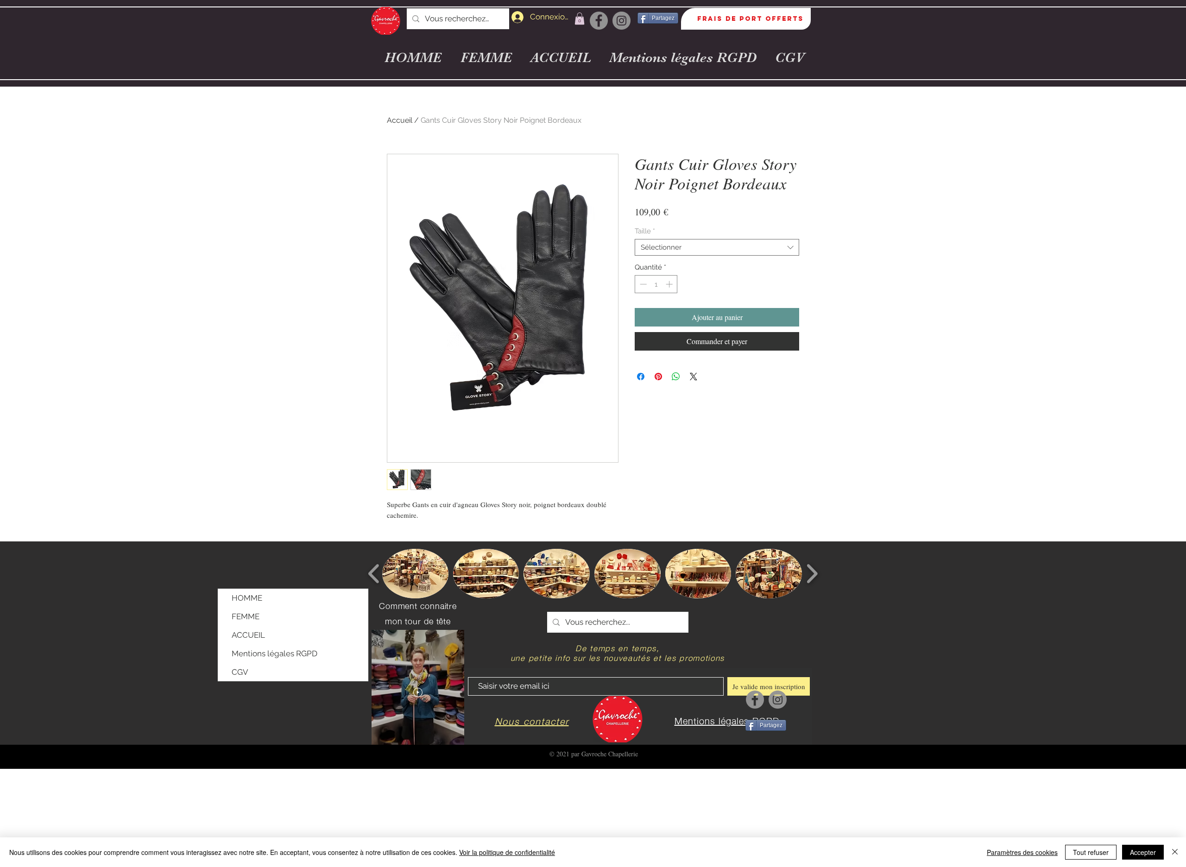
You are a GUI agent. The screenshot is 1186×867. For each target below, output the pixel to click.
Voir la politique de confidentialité (507, 852)
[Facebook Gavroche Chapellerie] (599, 21)
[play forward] (811, 573)
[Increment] (670, 284)
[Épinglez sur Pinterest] (658, 376)
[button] (579, 19)
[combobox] (717, 247)
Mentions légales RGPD (274, 653)
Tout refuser (1091, 852)
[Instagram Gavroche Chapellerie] (621, 21)
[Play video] (418, 692)
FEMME (245, 616)
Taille (645, 231)
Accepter (1143, 852)
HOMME (247, 598)
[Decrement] (642, 284)
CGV (240, 672)
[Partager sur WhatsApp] (675, 376)
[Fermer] (1174, 852)
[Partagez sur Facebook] (640, 376)
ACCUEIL (248, 635)
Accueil (399, 120)
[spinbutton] (656, 284)
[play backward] (374, 573)
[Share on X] (693, 376)
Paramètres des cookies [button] (1022, 852)
